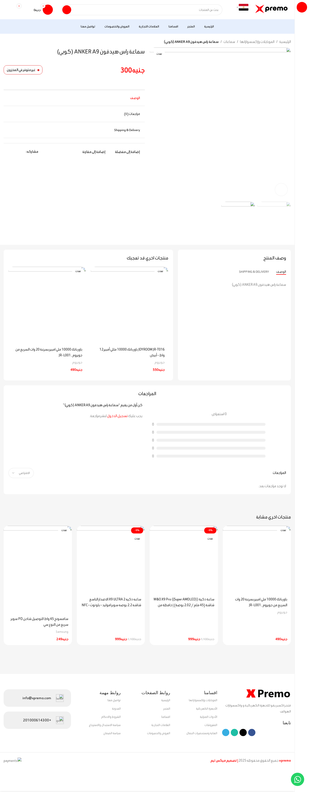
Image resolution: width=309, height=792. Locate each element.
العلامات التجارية (160, 725)
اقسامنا (165, 717)
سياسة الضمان (112, 733)
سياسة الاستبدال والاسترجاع (105, 725)
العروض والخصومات (158, 733)
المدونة (116, 708)
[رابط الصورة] (267, 693)
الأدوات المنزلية (208, 717)
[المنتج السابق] (15, 42)
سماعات (229, 41)
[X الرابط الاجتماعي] (17, 152)
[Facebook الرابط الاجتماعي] (23, 152)
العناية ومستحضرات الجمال (201, 733)
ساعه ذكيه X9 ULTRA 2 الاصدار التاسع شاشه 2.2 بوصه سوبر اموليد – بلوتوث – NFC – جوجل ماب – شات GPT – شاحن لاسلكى (111, 605)
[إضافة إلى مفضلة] (97, 272)
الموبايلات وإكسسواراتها (257, 41)
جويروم (159, 362)
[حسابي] (8, 9)
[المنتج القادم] (6, 42)
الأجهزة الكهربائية (206, 708)
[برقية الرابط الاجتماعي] (6, 152)
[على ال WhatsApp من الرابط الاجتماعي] (12, 152)
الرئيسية (285, 41)
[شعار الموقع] (272, 9)
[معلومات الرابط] (37, 698)
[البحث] (66, 9)
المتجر (166, 708)
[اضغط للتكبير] (281, 190)
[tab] (281, 272)
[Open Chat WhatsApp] (297, 779)
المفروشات (210, 725)
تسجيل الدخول (117, 415)
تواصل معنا (114, 700)
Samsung (62, 631)
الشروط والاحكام (111, 717)
